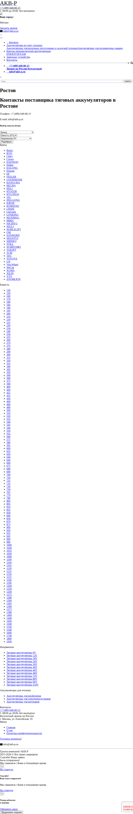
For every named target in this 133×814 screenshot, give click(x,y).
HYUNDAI (12, 194)
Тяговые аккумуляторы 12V (21, 655)
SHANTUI (12, 238)
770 (8, 495)
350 (8, 372)
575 (8, 439)
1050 (9, 553)
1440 (9, 618)
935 (8, 533)
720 (8, 477)
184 (8, 304)
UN (8, 261)
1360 (9, 606)
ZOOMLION (13, 279)
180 (8, 302)
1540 (9, 629)
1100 (9, 559)
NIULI (10, 226)
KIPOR (10, 203)
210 (8, 316)
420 (8, 389)
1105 (9, 565)
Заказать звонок (9, 28)
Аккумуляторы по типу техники (24, 45)
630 (8, 454)
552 (8, 433)
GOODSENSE (14, 179)
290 (8, 351)
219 (8, 319)
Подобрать (6, 142)
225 (8, 322)
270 (8, 343)
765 (8, 492)
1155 (9, 577)
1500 (9, 624)
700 (8, 474)
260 (8, 340)
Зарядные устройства (18, 57)
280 (8, 348)
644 (8, 460)
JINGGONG (13, 200)
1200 (9, 586)
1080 (9, 556)
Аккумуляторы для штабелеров (23, 695)
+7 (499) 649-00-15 (10, 8)
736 (8, 486)
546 (8, 427)
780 (8, 498)
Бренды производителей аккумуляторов (28, 51)
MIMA (10, 220)
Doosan (10, 170)
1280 (9, 597)
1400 (9, 615)
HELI (9, 188)
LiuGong (11, 211)
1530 (9, 627)
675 (8, 465)
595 (8, 445)
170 (8, 299)
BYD (9, 153)
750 (8, 489)
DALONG (12, 168)
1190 (9, 583)
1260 (9, 591)
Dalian (9, 165)
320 (8, 360)
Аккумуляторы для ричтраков (22, 701)
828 (8, 512)
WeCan (10, 267)
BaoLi (9, 150)
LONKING (12, 214)
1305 (9, 603)
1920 (9, 641)
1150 (9, 574)
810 (8, 506)
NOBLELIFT (13, 229)
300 (8, 354)
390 (8, 384)
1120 (9, 568)
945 (8, 536)
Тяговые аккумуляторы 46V (21, 670)
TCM (9, 252)
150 (8, 293)
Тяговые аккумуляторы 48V (21, 673)
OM (8, 232)
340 (8, 366)
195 (8, 310)
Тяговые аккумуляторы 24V (21, 661)
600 (8, 448)
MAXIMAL (12, 217)
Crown (10, 159)
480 (8, 407)
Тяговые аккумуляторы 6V (21, 652)
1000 (9, 545)
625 (8, 451)
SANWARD (13, 235)
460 (8, 401)
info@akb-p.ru (10, 31)
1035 (9, 550)
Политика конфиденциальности (24, 733)
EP (8, 173)
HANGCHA (13, 182)
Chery (9, 156)
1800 (9, 638)
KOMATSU (12, 206)
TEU (9, 255)
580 (8, 442)
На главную (6, 769)
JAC (8, 197)
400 (8, 386)
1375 (9, 609)
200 (8, 313)
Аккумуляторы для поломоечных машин (100, 48)
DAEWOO (12, 162)
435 (8, 395)
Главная (10, 727)
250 (8, 334)
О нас (9, 730)
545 (8, 425)
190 (8, 307)
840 (8, 515)
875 (8, 524)
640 (8, 457)
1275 (9, 594)
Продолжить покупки (11, 812)
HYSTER (11, 191)
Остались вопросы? (11, 738)
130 (8, 290)
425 (8, 392)
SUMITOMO (13, 247)
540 (8, 422)
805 (8, 504)
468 (8, 404)
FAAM (22, 54)
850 (8, 518)
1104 (9, 562)
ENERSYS (12, 54)
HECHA (11, 185)
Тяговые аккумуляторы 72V (21, 676)
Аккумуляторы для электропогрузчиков (28, 698)
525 (8, 419)
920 (8, 530)
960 (8, 539)
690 (8, 471)
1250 (9, 588)
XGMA (10, 270)
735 (8, 483)
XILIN (10, 273)
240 (8, 331)
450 (8, 398)
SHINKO (11, 241)
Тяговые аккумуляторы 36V (21, 664)
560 (8, 436)
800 (8, 501)
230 (8, 325)
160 (8, 296)
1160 (9, 580)
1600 (9, 632)
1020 (9, 547)
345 (8, 369)
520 (8, 416)
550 (8, 430)
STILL (10, 244)
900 (8, 527)
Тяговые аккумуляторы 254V (22, 684)
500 (8, 410)
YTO (9, 276)
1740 (9, 635)
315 (8, 357)
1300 (9, 600)
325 (8, 363)
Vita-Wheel (12, 264)
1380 (9, 612)
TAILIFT (11, 250)
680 (8, 468)
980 (8, 542)
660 (8, 463)
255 (8, 337)
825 (8, 509)
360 (8, 375)
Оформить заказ (9, 809)
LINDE (10, 209)
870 (8, 521)
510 (8, 413)
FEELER (11, 176)
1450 (9, 621)
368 (8, 378)
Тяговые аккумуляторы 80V (21, 679)
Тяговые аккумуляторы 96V (21, 681)
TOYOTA (11, 258)
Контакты (11, 60)
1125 (9, 571)
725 (8, 480)
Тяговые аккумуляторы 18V (21, 658)
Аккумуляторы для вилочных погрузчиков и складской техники (42, 48)
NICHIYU (12, 223)
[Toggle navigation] (1, 37)
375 (8, 381)
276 (8, 345)
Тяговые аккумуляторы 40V (21, 667)
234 (8, 328)
